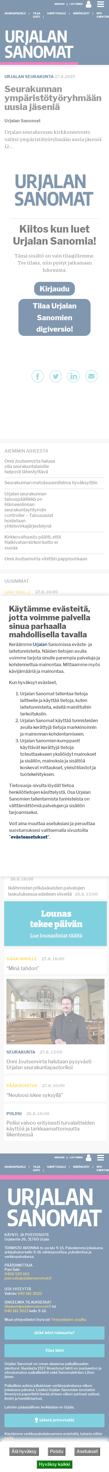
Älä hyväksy (24, 1451)
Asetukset (87, 1451)
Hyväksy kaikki (54, 1464)
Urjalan (40, 644)
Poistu (56, 1451)
